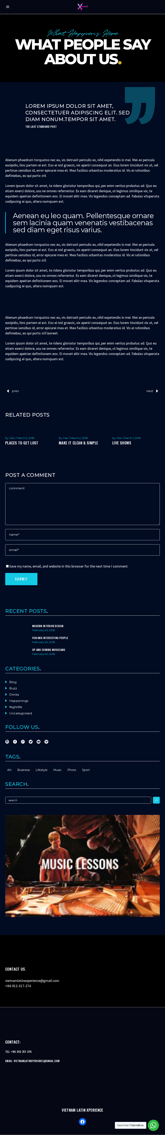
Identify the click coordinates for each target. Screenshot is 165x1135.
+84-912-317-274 (18, 986)
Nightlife (15, 707)
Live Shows (121, 442)
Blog (12, 682)
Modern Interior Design (47, 626)
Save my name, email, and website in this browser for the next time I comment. (68, 566)
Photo (71, 770)
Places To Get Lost (21, 442)
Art (9, 770)
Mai (12, 438)
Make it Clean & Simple (78, 442)
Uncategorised (20, 713)
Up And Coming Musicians (48, 649)
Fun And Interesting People (50, 638)
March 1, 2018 (132, 438)
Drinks (14, 694)
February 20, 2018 (43, 630)
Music (57, 770)
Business (23, 770)
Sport (86, 770)
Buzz (13, 688)
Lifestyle (41, 770)
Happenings (18, 701)
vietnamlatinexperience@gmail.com (32, 980)
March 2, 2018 (25, 438)
